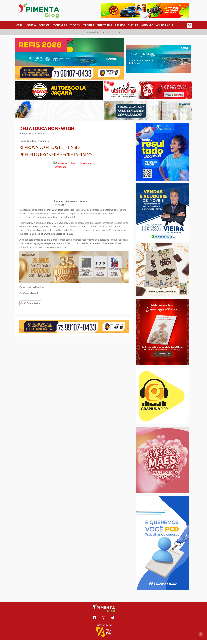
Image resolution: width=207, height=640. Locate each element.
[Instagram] (103, 617)
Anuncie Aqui (164, 25)
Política (44, 25)
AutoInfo (147, 25)
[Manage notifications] (200, 634)
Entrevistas (104, 25)
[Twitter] (112, 617)
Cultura (133, 25)
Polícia (31, 25)
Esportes (88, 25)
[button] (189, 25)
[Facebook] (94, 617)
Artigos (120, 25)
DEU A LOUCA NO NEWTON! (47, 128)
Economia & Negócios (66, 25)
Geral (20, 25)
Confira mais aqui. (28, 293)
